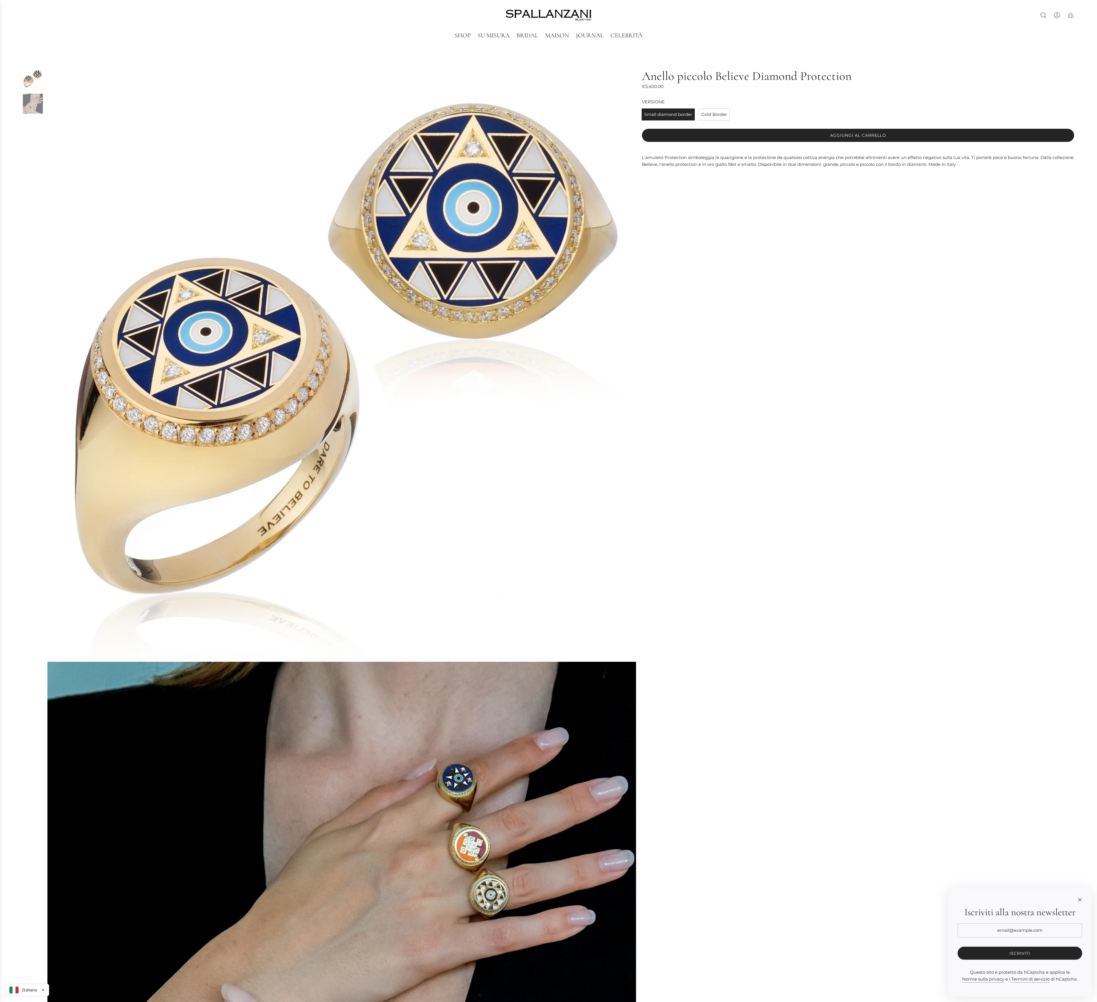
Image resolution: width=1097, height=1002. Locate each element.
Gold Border (714, 114)
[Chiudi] (1080, 900)
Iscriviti (1020, 953)
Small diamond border (668, 114)
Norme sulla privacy (983, 979)
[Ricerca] (1043, 15)
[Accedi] (1057, 15)
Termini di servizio (1030, 979)
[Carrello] (1071, 15)
